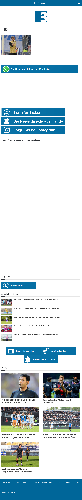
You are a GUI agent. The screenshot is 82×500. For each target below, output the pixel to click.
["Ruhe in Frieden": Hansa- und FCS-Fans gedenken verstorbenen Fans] (61, 419)
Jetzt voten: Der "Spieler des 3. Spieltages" (57, 401)
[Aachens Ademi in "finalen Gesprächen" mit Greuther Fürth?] (20, 454)
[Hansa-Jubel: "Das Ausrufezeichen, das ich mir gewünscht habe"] (20, 419)
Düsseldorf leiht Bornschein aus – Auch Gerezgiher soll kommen (37, 317)
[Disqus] (41, 246)
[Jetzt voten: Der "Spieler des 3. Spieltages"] (61, 385)
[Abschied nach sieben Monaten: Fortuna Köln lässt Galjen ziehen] (7, 311)
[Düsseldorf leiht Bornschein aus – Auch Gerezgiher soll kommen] (7, 320)
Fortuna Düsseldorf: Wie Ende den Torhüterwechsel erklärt (35, 326)
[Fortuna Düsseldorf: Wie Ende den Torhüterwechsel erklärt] (7, 328)
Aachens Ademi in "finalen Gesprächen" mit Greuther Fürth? (17, 470)
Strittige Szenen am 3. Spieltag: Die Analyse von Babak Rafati (18, 401)
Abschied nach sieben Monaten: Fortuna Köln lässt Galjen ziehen (37, 308)
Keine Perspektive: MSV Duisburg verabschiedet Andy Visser (36, 335)
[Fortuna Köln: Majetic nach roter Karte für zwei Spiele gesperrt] (7, 302)
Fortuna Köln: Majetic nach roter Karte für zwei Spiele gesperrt (37, 300)
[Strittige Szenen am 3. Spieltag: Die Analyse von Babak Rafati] (20, 385)
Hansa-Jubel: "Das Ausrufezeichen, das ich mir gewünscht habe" (18, 436)
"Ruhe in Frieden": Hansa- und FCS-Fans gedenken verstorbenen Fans (59, 436)
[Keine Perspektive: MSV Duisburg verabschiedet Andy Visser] (7, 337)
